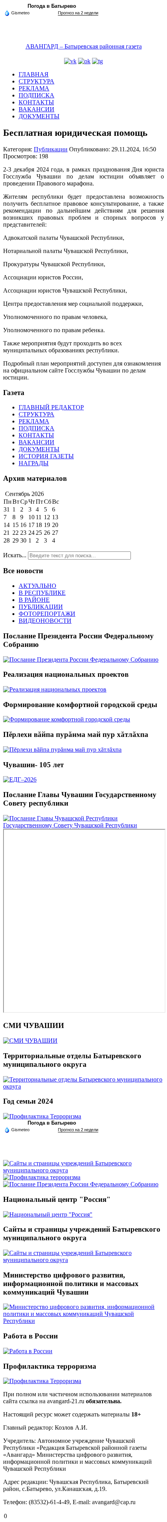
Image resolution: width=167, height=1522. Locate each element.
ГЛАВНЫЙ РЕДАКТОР (51, 407)
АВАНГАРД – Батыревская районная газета (84, 46)
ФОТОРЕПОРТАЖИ (47, 613)
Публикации (51, 149)
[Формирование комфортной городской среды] (66, 719)
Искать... (14, 555)
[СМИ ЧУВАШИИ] (30, 1040)
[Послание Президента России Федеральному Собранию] (80, 659)
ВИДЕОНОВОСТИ (45, 620)
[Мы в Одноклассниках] (84, 61)
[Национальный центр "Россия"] (47, 1214)
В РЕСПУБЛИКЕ (42, 592)
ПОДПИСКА (36, 95)
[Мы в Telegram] (97, 61)
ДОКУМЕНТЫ (39, 116)
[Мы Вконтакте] (70, 61)
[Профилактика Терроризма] (42, 1116)
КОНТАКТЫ (36, 102)
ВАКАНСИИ (36, 109)
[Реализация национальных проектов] (54, 689)
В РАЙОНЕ (34, 599)
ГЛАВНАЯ (34, 74)
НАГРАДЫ (34, 463)
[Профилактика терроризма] (41, 1177)
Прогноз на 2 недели (78, 12)
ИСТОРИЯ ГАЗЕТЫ (46, 456)
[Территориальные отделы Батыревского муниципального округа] (83, 1086)
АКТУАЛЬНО (37, 585)
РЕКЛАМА (34, 88)
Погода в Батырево (52, 6)
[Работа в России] (27, 1351)
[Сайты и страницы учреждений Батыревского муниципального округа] (83, 1170)
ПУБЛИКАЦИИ (41, 606)
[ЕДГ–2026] (20, 779)
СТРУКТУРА (36, 81)
